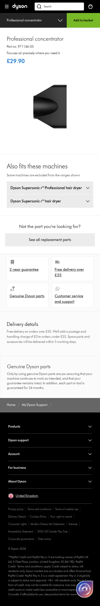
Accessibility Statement (20, 531)
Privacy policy (15, 509)
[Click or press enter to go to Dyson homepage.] (19, 8)
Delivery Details (17, 516)
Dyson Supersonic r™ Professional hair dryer (46, 188)
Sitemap (72, 524)
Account (14, 454)
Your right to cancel (61, 516)
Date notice (44, 539)
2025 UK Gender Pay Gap (52, 531)
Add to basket (83, 20)
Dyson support (18, 440)
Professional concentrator (24, 20)
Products (14, 427)
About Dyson (17, 481)
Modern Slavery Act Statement (47, 524)
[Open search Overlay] (59, 6)
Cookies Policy (38, 516)
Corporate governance (21, 539)
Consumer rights (17, 524)
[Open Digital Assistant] (84, 589)
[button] (23, 496)
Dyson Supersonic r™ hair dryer (35, 201)
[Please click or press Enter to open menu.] (7, 6)
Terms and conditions (39, 509)
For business (17, 468)
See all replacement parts (50, 240)
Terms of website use (66, 509)
